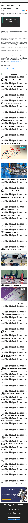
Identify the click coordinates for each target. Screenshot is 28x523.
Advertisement (19, 504)
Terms (5, 504)
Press (14, 504)
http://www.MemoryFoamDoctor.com (16, 61)
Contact (22, 504)
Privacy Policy (9, 505)
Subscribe (14, 519)
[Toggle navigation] (1, 2)
